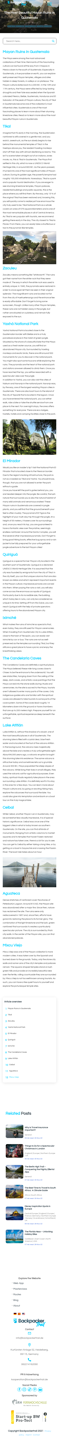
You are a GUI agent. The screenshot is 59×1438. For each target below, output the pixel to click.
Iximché (11, 1046)
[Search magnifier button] (53, 41)
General (28, 1135)
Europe (36, 1153)
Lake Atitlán (13, 1058)
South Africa (36, 1195)
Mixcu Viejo (14, 1077)
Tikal (10, 1015)
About (16, 1305)
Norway (29, 1218)
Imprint (29, 1435)
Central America (16, 26)
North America (44, 26)
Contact (36, 1435)
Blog (15, 1300)
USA (35, 1241)
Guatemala (30, 26)
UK (27, 1156)
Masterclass (20, 1289)
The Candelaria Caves (17, 1052)
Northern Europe (48, 1153)
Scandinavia (38, 1218)
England (28, 1153)
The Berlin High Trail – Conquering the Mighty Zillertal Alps (39, 1169)
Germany (36, 1216)
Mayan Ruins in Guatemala (19, 1008)
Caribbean (29, 1239)
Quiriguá (11, 1040)
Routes (17, 1294)
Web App (18, 1283)
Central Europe (31, 1213)
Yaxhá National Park (16, 1027)
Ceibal (12, 1065)
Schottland (50, 1218)
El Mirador (12, 1033)
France (28, 1216)
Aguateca (13, 1071)
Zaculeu (11, 1021)
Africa (27, 1195)
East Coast (40, 1239)
